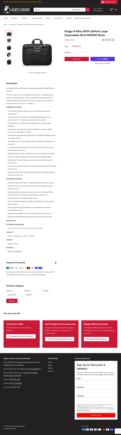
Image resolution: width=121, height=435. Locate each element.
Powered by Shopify (10, 429)
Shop (50, 365)
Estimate (12, 301)
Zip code (45, 291)
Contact (50, 371)
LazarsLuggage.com (34, 369)
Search (50, 368)
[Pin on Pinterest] (106, 39)
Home (5, 24)
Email (79, 378)
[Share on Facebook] (103, 39)
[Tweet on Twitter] (110, 39)
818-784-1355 (15, 379)
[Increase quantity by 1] (83, 52)
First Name (80, 387)
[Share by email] (113, 39)
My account (97, 11)
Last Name (80, 396)
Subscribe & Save (110, 2)
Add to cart (77, 59)
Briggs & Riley (70, 40)
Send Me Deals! (96, 415)
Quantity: (68, 52)
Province (27, 291)
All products (12, 24)
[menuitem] (6, 18)
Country (9, 291)
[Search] (87, 10)
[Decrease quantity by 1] (74, 52)
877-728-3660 (16, 383)
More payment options (102, 63)
